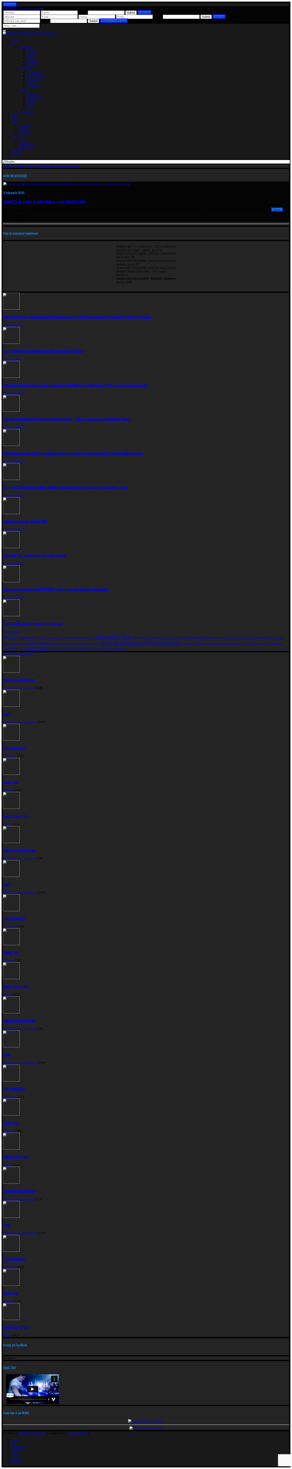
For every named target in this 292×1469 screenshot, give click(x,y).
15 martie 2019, (12, 597)
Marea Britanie (87, 643)
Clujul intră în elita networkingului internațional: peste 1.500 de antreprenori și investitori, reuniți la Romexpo (77, 317)
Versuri (23, 140)
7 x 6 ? (158, 16)
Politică (31, 57)
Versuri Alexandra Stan (73, 648)
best (149, 638)
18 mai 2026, (11, 325)
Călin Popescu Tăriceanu (240, 638)
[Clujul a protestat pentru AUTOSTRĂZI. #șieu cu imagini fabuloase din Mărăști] (11, 581)
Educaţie (32, 50)
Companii (33, 79)
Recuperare (36, 8)
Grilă (14, 115)
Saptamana (19, 654)
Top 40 (15, 1454)
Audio (15, 122)
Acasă (14, 40)
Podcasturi (25, 125)
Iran (20, 643)
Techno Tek (10, 782)
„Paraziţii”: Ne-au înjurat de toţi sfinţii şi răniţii (34, 555)
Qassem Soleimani (212, 643)
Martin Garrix (11, 688)
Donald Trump (263, 638)
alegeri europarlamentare (48, 638)
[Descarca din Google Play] (146, 1421)
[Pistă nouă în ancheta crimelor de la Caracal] (11, 615)
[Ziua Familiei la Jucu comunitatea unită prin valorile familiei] (11, 342)
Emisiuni (24, 133)
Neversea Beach (165, 642)
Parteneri (16, 150)
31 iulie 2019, (11, 631)
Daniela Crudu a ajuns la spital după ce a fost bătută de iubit (44, 201)
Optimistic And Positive (19, 679)
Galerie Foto (26, 143)
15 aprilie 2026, (12, 427)
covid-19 (224, 637)
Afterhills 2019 (26, 637)
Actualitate (25, 47)
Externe (23, 90)
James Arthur (30, 722)
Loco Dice (28, 688)
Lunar (29, 654)
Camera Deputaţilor (169, 638)
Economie (25, 68)
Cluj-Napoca (191, 637)
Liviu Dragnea (60, 644)
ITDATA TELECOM (32, 1433)
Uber (263, 643)
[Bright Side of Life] (11, 807)
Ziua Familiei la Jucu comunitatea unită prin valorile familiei (43, 351)
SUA (30, 107)
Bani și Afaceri (36, 75)
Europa (31, 93)
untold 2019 (36, 648)
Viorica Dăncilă (113, 648)
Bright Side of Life (15, 816)
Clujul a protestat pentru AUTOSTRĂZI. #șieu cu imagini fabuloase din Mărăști (56, 589)
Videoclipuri (26, 147)
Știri (13, 43)
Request (16, 1450)
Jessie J (25, 644)
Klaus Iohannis (41, 643)
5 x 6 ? (45, 20)
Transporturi (34, 86)
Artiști (14, 136)
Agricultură (34, 72)
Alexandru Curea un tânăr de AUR (25, 521)
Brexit (155, 637)
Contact (15, 154)
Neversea (110, 642)
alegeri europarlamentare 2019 (77, 637)
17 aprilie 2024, (12, 529)
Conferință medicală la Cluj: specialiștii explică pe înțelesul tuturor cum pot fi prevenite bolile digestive (73, 453)
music (97, 644)
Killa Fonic (10, 756)
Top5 (6, 654)
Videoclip (94, 648)
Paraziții (185, 643)
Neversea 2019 (134, 642)
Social (30, 65)
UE (268, 644)
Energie (31, 82)
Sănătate (32, 61)
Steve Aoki (235, 644)
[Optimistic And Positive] (11, 671)
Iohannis (13, 644)
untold (22, 649)
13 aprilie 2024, (12, 495)
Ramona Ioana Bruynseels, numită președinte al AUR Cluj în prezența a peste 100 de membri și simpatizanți (75, 385)
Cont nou (23, 8)
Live (13, 118)
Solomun (8, 790)
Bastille (7, 824)
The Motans (253, 643)
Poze (192, 643)
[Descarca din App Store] (146, 1428)
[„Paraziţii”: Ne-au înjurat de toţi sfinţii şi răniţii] (11, 547)
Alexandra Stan (113, 637)
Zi (10, 654)
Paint (6, 714)
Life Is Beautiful (14, 748)
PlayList (24, 129)
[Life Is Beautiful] (11, 739)
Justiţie (31, 54)
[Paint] (11, 705)
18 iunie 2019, (12, 563)
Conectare (9, 8)
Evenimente (26, 111)
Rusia (30, 104)
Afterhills (9, 638)
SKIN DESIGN (77, 1433)
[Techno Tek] (11, 773)
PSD (198, 643)
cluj (180, 637)
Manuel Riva (73, 644)
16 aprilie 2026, (12, 393)
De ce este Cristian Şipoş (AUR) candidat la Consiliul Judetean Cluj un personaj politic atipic (65, 487)
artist (135, 637)
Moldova (32, 100)
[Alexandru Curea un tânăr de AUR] (11, 513)
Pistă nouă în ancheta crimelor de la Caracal (32, 623)
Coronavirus (209, 638)
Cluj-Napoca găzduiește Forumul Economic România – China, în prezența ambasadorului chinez (66, 419)
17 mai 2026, (11, 359)
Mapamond (34, 97)
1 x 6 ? (82, 12)
